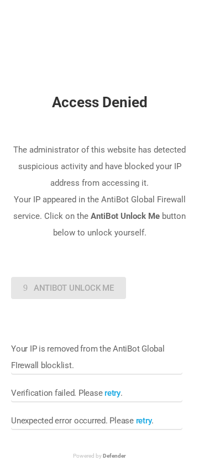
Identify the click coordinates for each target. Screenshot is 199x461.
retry (112, 393)
